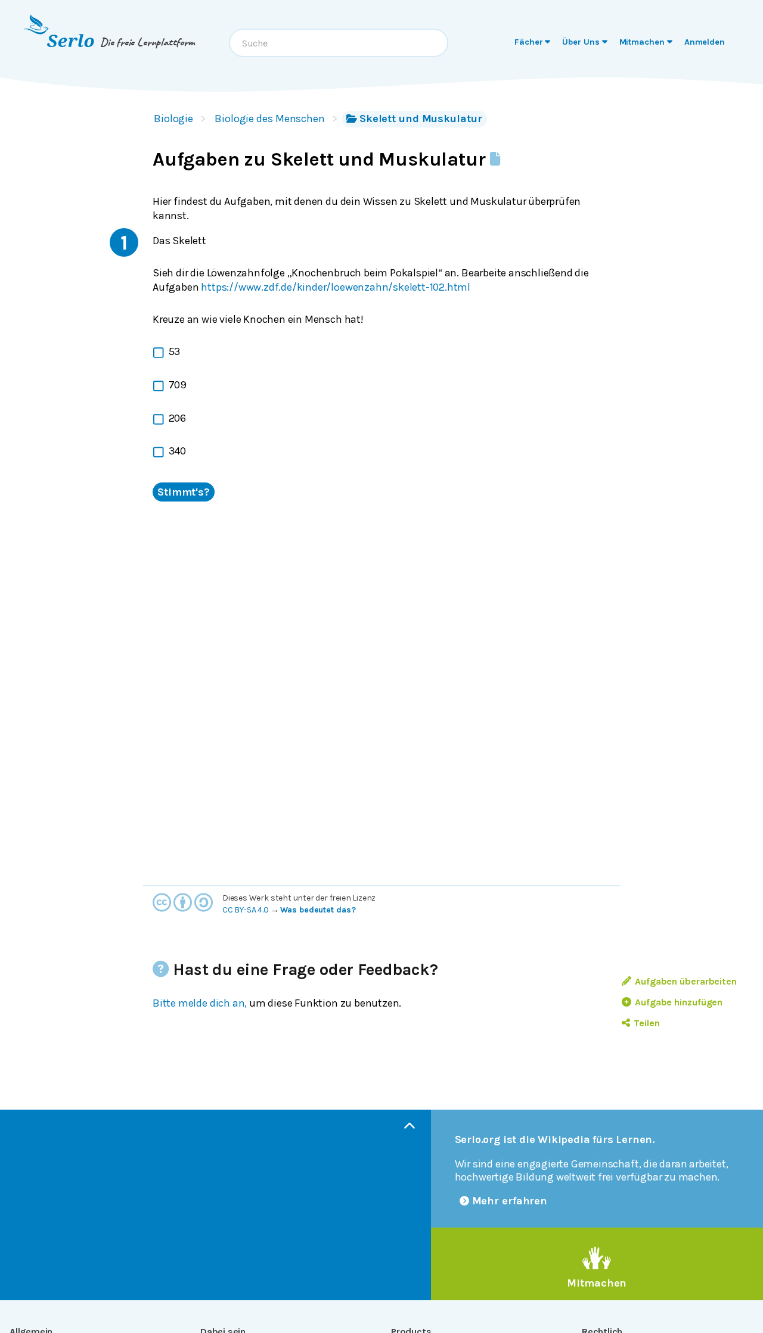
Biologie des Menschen (270, 118)
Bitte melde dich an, (200, 1003)
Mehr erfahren (510, 1200)
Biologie (173, 118)
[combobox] (338, 43)
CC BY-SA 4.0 (245, 910)
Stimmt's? (183, 492)
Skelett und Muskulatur (420, 118)
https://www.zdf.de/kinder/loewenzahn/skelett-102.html (335, 287)
